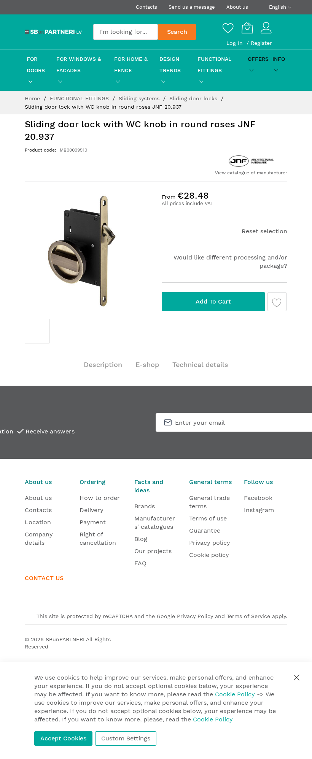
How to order (100, 497)
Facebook (258, 497)
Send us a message (192, 7)
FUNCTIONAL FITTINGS (80, 98)
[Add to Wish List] (277, 301)
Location (38, 522)
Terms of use (208, 518)
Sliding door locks (194, 98)
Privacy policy (209, 542)
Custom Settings (125, 738)
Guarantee (204, 530)
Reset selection (264, 231)
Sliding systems (140, 98)
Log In (235, 43)
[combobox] (125, 32)
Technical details (200, 364)
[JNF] (251, 161)
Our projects (153, 551)
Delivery (91, 510)
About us (237, 7)
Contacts (146, 7)
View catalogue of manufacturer (251, 173)
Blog (140, 538)
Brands (144, 506)
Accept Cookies (63, 738)
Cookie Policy (235, 694)
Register (261, 43)
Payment (93, 522)
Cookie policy (209, 554)
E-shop (147, 364)
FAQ (140, 563)
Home (33, 98)
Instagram (259, 510)
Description (103, 364)
